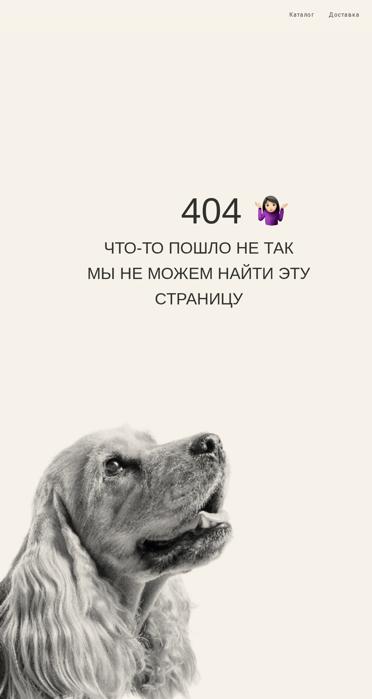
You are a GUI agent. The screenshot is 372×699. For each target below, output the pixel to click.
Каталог (302, 14)
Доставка (344, 14)
